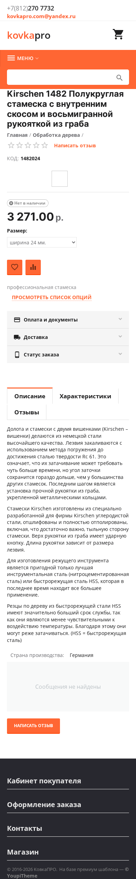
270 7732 (30, 8)
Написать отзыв (75, 145)
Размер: (17, 230)
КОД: (13, 158)
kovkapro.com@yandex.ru (41, 16)
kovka (29, 35)
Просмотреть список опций (52, 297)
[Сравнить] (33, 267)
